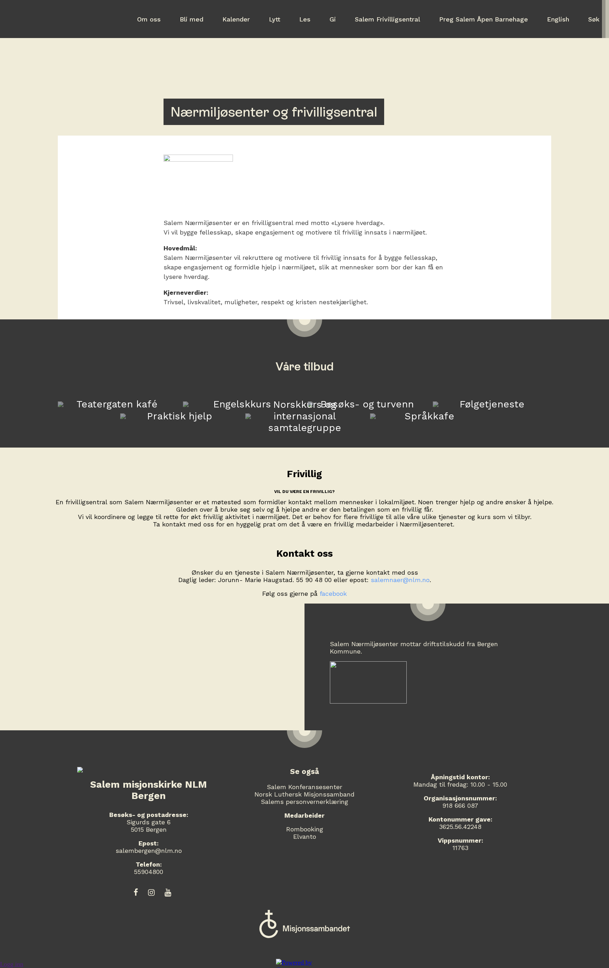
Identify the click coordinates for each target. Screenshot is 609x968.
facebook (333, 593)
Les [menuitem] (304, 19)
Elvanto (304, 836)
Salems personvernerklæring (304, 801)
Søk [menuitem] (593, 19)
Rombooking (304, 829)
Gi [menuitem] (333, 19)
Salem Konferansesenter (304, 787)
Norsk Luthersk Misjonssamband (304, 794)
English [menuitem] (558, 19)
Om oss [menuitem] (149, 19)
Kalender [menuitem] (236, 19)
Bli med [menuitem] (191, 19)
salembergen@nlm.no (149, 850)
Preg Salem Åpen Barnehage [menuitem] (483, 19)
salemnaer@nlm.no (400, 579)
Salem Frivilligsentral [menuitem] (387, 19)
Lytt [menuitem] (274, 19)
